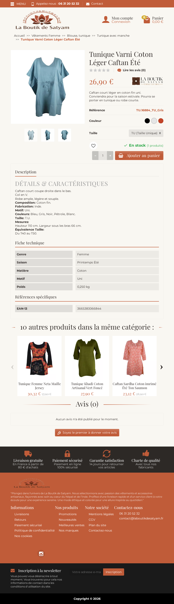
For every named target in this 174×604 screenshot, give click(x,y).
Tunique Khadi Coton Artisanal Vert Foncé (87, 385)
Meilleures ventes (71, 525)
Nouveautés (67, 520)
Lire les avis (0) (134, 70)
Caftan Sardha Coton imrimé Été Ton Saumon (134, 385)
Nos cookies (23, 536)
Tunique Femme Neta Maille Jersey (39, 385)
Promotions (68, 514)
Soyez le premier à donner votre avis (90, 432)
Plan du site (97, 525)
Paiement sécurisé (28, 525)
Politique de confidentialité (34, 530)
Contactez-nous (100, 530)
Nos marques (69, 530)
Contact (97, 4)
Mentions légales (101, 514)
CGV (92, 520)
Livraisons (21, 514)
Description (25, 171)
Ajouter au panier (143, 155)
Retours (20, 520)
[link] (41, 553)
